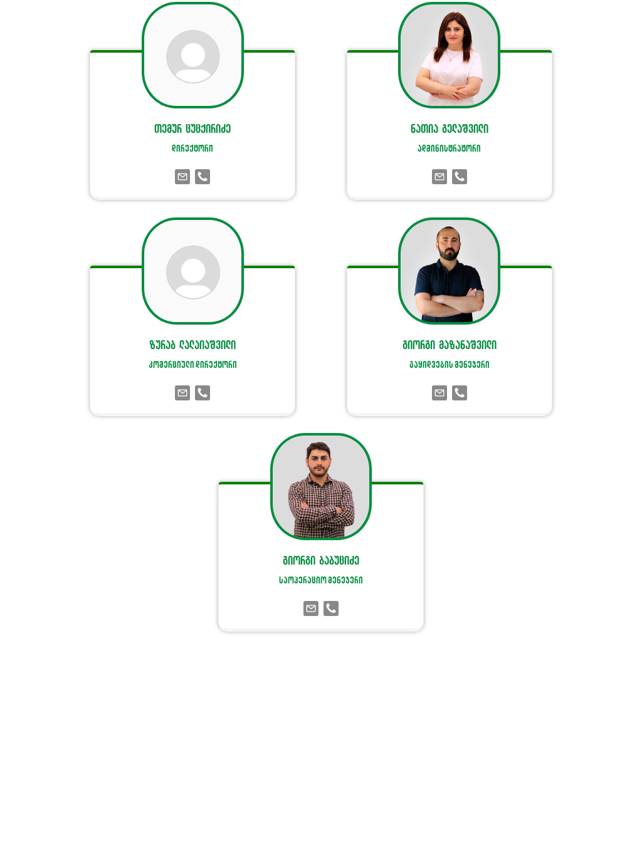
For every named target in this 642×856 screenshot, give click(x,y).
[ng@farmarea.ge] (439, 177)
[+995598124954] (460, 393)
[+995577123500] (460, 177)
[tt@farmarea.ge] (182, 177)
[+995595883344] (202, 393)
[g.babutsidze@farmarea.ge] (311, 609)
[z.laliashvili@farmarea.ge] (182, 393)
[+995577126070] (331, 609)
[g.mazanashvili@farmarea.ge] (439, 393)
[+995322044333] (202, 177)
